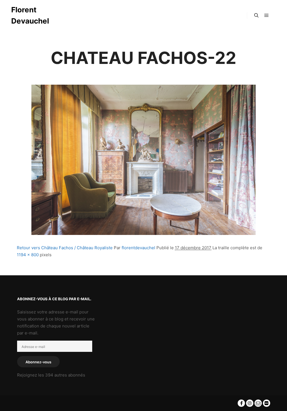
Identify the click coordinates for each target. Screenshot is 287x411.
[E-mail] (258, 403)
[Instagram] (249, 403)
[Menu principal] (266, 15)
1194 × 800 (28, 254)
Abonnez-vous (38, 362)
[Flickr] (266, 403)
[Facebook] (241, 403)
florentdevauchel (138, 247)
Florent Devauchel (30, 15)
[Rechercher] (256, 15)
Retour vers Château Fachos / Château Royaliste (65, 247)
